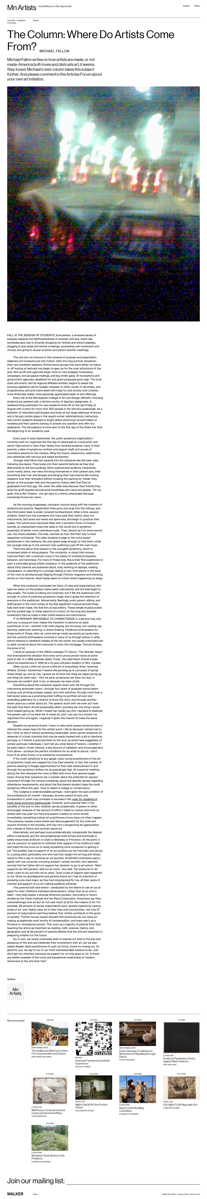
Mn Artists (21, 8)
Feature (11, 20)
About (35, 1194)
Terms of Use (195, 1194)
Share (36, 20)
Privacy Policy (183, 1194)
